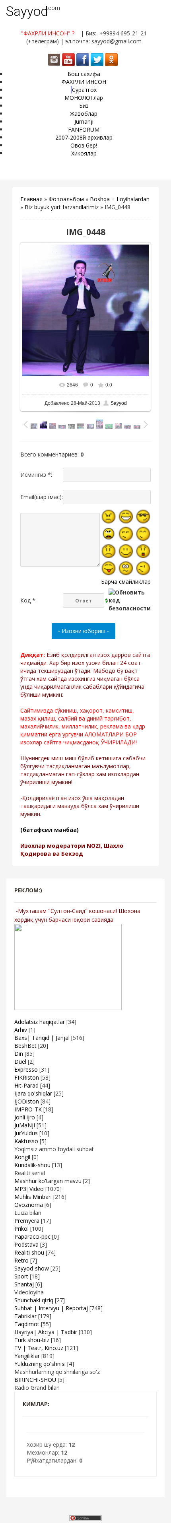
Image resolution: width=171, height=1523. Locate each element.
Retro (21, 1260)
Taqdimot (26, 1324)
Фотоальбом (66, 199)
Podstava (26, 1244)
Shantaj (24, 1284)
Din (18, 1053)
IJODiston (26, 1101)
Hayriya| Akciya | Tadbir (45, 1332)
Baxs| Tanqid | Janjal (42, 1037)
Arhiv (20, 1029)
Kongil (22, 1157)
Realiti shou (29, 1252)
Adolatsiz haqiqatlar (39, 1022)
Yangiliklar (27, 1356)
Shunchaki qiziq (33, 1300)
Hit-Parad (26, 1085)
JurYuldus (26, 1133)
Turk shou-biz (31, 1340)
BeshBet (25, 1045)
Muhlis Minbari (33, 1197)
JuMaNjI (24, 1125)
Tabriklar (25, 1316)
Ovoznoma (28, 1204)
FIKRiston (26, 1077)
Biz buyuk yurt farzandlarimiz (62, 207)
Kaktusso (26, 1141)
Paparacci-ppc (32, 1236)
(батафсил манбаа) (49, 829)
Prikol (21, 1228)
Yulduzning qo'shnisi (40, 1364)
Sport (21, 1276)
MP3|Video (29, 1189)
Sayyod (27, 11)
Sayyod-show (31, 1268)
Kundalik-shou (32, 1165)
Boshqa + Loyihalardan (120, 199)
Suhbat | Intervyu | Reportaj (51, 1308)
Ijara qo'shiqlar (33, 1093)
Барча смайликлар (126, 581)
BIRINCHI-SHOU (35, 1379)
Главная (31, 199)
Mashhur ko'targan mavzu (48, 1181)
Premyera (26, 1220)
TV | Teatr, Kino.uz (38, 1348)
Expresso (26, 1069)
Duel (20, 1061)
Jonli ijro (24, 1117)
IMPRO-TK (28, 1109)
